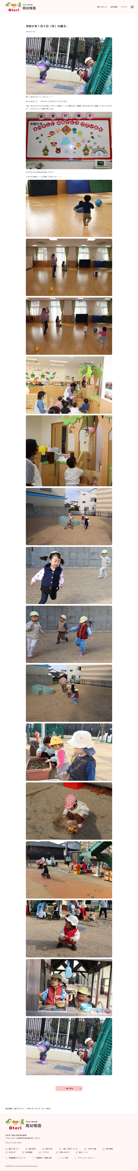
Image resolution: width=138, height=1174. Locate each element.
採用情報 (114, 7)
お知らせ (12, 1152)
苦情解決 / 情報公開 (43, 1158)
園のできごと (102, 7)
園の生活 (49, 1149)
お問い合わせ (64, 1152)
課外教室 (109, 1149)
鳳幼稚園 (8, 1108)
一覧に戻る (69, 1088)
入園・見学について (70, 1149)
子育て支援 (92, 1149)
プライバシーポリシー (86, 1158)
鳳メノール (83, 1152)
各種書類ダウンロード (17, 1158)
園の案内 (32, 1149)
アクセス (124, 7)
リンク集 (64, 1158)
